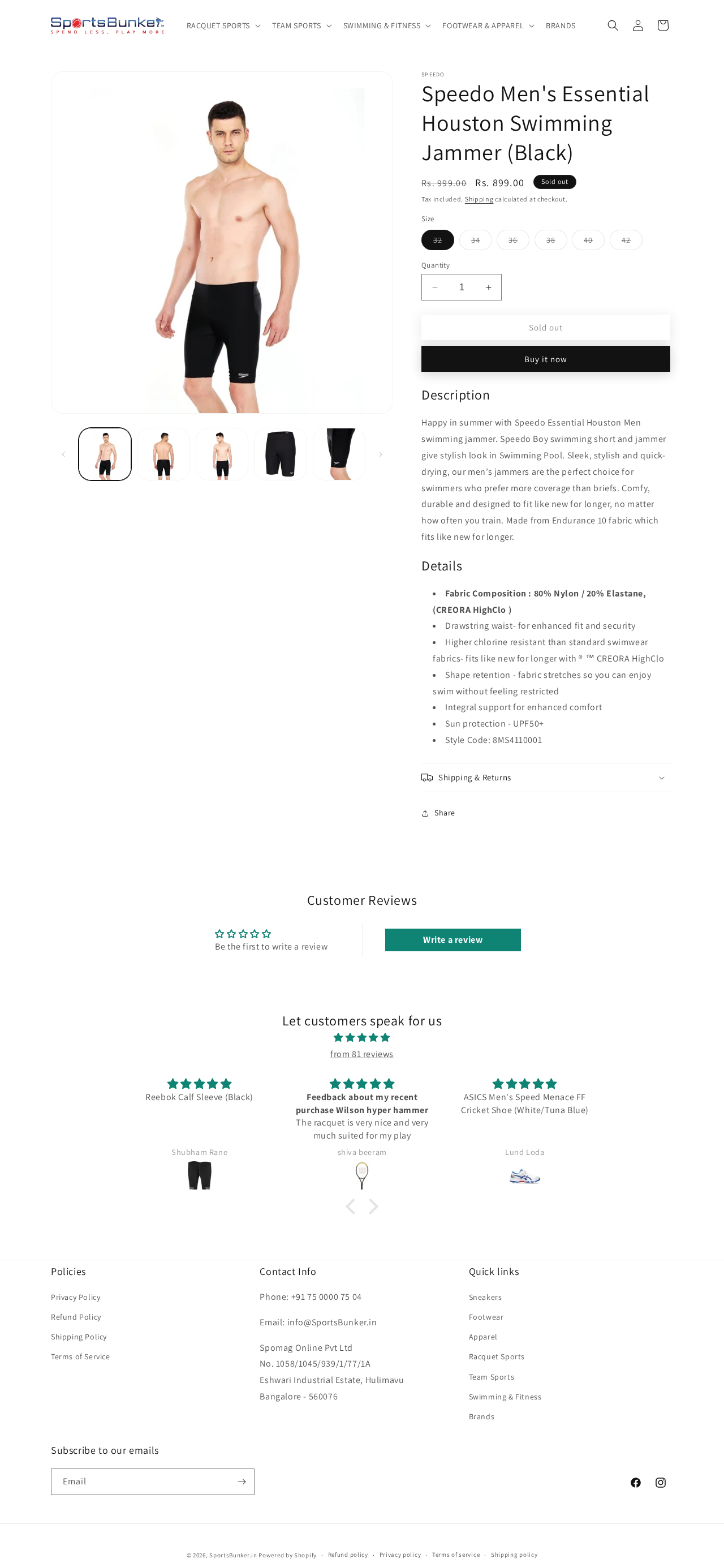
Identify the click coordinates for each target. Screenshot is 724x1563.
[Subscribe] (241, 1481)
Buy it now (545, 359)
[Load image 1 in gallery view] (105, 454)
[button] (222, 25)
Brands (482, 1416)
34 (481, 242)
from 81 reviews (362, 1054)
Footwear (486, 1317)
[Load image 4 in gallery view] (280, 454)
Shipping (479, 199)
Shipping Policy (79, 1337)
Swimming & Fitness (505, 1397)
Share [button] (444, 813)
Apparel (483, 1337)
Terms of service (456, 1554)
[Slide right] (380, 454)
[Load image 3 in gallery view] (222, 454)
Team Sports (492, 1377)
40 (594, 242)
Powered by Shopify (287, 1555)
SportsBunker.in (233, 1555)
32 (443, 242)
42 (632, 242)
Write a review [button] (452, 940)
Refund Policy (76, 1317)
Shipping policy (514, 1554)
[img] (362, 1037)
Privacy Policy (75, 1297)
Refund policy (348, 1554)
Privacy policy (400, 1554)
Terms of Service (80, 1356)
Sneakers (485, 1297)
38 (556, 242)
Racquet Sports (497, 1356)
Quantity (435, 265)
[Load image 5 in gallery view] (339, 454)
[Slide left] (63, 454)
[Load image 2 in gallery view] (163, 454)
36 (518, 242)
